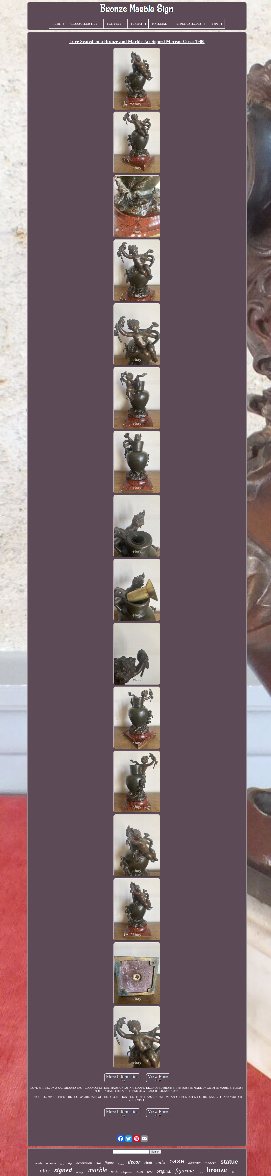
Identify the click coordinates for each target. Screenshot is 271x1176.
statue (229, 1161)
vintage (80, 1172)
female (121, 1164)
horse (62, 1164)
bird (98, 1163)
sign (70, 1163)
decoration (84, 1163)
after (45, 1170)
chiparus (127, 1172)
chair (148, 1163)
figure (109, 1162)
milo (160, 1162)
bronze (217, 1170)
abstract (194, 1163)
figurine (184, 1170)
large (200, 1172)
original (164, 1171)
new (150, 1172)
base (176, 1161)
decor (134, 1162)
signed (63, 1170)
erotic (39, 1163)
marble (97, 1170)
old (232, 1172)
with (114, 1172)
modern (210, 1163)
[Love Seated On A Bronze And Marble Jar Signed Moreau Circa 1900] (136, 79)
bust (139, 1172)
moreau (51, 1163)
